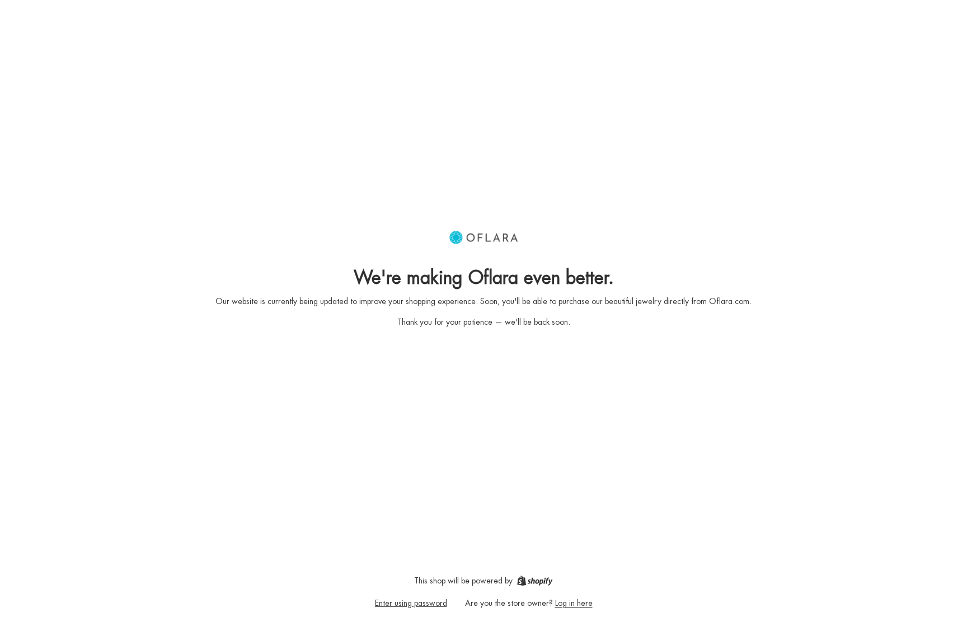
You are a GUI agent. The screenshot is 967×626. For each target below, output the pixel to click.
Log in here (574, 603)
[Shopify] (534, 581)
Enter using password (411, 603)
